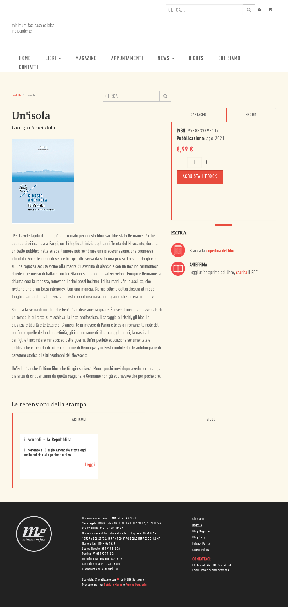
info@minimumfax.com (215, 570)
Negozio (197, 525)
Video (211, 419)
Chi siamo (198, 519)
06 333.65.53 (222, 565)
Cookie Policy (200, 550)
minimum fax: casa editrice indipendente (33, 28)
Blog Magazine (201, 531)
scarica (241, 272)
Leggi (90, 465)
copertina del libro (220, 251)
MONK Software (134, 579)
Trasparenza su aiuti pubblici (100, 569)
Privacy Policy (201, 543)
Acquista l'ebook (200, 176)
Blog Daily (198, 537)
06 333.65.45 (201, 565)
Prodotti (16, 95)
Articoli (79, 419)
